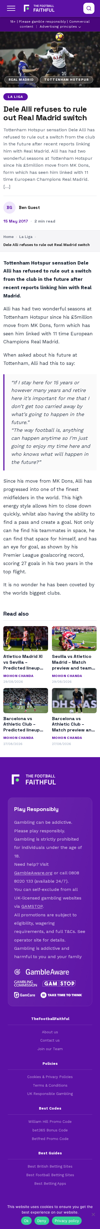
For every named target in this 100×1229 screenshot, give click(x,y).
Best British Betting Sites (50, 1166)
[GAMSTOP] (59, 983)
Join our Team (50, 1049)
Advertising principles (58, 26)
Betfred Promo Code (50, 1139)
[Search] (88, 8)
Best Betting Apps (50, 1183)
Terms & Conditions (50, 1085)
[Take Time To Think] (61, 995)
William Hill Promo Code (50, 1122)
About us (50, 1032)
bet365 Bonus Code (50, 1130)
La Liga (15, 97)
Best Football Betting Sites (50, 1175)
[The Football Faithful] (38, 8)
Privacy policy (67, 1220)
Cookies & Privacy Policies (50, 1077)
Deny (41, 1220)
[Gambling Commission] (25, 983)
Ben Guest (29, 207)
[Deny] (93, 1214)
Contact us (50, 1040)
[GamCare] (24, 995)
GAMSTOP (31, 906)
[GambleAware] (47, 972)
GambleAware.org (33, 872)
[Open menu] (11, 8)
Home (8, 237)
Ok (26, 1220)
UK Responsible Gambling (50, 1094)
